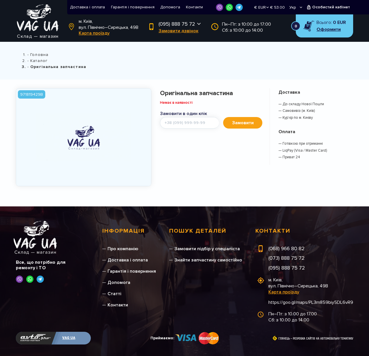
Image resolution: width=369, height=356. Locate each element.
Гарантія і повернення (133, 7)
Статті (114, 294)
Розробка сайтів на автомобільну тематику (323, 338)
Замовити (243, 123)
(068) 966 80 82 (286, 248)
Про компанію (123, 249)
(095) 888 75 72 (177, 24)
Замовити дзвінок (178, 31)
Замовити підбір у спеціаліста (207, 249)
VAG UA (68, 338)
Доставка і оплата (87, 7)
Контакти (194, 7)
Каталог (39, 60)
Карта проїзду (94, 33)
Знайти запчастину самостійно (208, 260)
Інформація (123, 230)
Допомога (170, 7)
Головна (39, 54)
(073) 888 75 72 (286, 258)
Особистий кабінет (331, 7)
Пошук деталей (197, 230)
